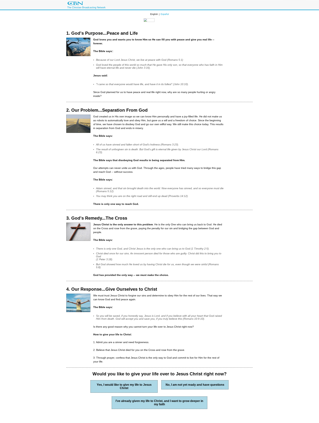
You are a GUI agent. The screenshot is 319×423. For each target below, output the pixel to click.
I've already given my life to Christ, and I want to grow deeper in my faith (159, 402)
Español (165, 14)
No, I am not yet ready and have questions (195, 384)
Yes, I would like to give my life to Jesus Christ (124, 386)
